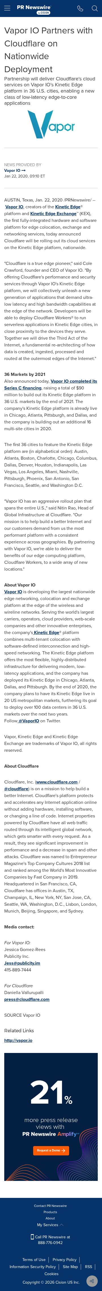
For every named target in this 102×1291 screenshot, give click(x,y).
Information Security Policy (33, 1267)
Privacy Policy (64, 1260)
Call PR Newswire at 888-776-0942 (52, 1240)
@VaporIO (29, 721)
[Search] (95, 8)
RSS (88, 1267)
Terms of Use (34, 1260)
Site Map (70, 1267)
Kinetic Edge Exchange (53, 213)
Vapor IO (14, 207)
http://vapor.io (18, 1040)
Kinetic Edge (67, 207)
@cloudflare (16, 788)
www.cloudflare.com (57, 782)
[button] (51, 124)
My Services (48, 1225)
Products (50, 1212)
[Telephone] (80, 8)
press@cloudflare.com (27, 999)
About (50, 1218)
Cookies (51, 1274)
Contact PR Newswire (50, 1205)
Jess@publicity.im (22, 963)
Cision (61, 1282)
